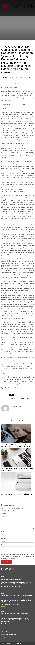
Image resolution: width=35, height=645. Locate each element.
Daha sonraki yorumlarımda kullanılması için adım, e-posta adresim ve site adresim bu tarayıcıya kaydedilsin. (17, 556)
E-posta (4, 538)
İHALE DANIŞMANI (29, 399)
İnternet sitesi (5, 545)
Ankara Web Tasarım (5, 643)
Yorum (4, 513)
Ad (2, 532)
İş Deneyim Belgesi (11, 78)
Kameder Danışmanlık (6, 637)
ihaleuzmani (6, 77)
